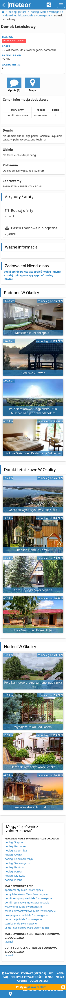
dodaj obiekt (39, 980)
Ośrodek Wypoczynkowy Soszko (33, 767)
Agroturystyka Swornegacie (33, 590)
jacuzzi (9, 941)
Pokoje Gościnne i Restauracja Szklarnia (33, 453)
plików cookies (36, 987)
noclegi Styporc (14, 842)
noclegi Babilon (14, 867)
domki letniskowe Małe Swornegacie (27, 902)
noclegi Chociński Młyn (19, 859)
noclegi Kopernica (16, 850)
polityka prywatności (27, 977)
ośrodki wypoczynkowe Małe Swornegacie (30, 911)
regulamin (56, 973)
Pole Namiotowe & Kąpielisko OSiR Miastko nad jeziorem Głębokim (33, 411)
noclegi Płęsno (13, 880)
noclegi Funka (13, 871)
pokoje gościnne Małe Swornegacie (26, 915)
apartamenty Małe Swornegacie (24, 890)
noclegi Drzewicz (15, 875)
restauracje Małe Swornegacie (23, 919)
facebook (11, 973)
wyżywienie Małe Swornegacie (23, 906)
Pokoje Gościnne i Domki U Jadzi (33, 630)
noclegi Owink (13, 854)
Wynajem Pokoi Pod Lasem (33, 727)
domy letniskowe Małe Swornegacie (26, 894)
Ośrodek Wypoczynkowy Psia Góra (33, 510)
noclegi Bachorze (15, 846)
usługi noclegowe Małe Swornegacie (27, 927)
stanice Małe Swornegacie (21, 923)
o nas (49, 977)
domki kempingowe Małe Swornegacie (28, 898)
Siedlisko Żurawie (33, 373)
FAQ (5, 977)
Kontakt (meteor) (33, 973)
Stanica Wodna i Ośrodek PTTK (33, 807)
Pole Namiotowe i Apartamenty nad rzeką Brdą (33, 685)
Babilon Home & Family (33, 550)
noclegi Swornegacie (17, 863)
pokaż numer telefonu (14, 40)
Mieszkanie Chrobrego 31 (33, 333)
